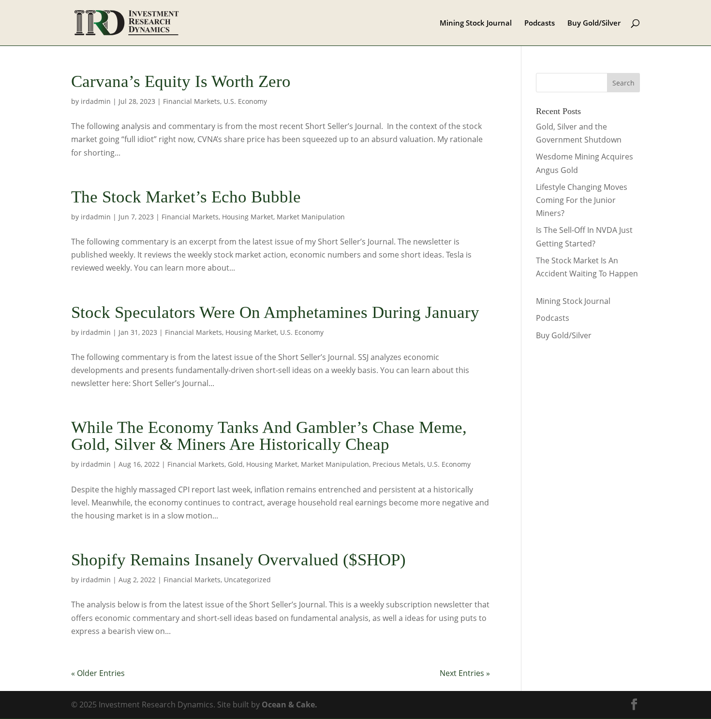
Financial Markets (191, 101)
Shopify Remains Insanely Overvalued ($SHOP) (238, 559)
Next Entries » (465, 673)
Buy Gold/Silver (594, 23)
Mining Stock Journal (476, 23)
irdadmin (96, 101)
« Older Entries (98, 673)
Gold (235, 464)
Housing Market (247, 216)
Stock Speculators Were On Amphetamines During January (275, 312)
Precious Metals (398, 464)
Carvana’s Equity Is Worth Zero (181, 81)
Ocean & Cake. (289, 704)
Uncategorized (247, 579)
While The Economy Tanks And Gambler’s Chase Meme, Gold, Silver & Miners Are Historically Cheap (269, 436)
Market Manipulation (311, 216)
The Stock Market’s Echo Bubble (186, 196)
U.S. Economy (245, 101)
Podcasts (539, 23)
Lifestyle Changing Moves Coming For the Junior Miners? (581, 200)
